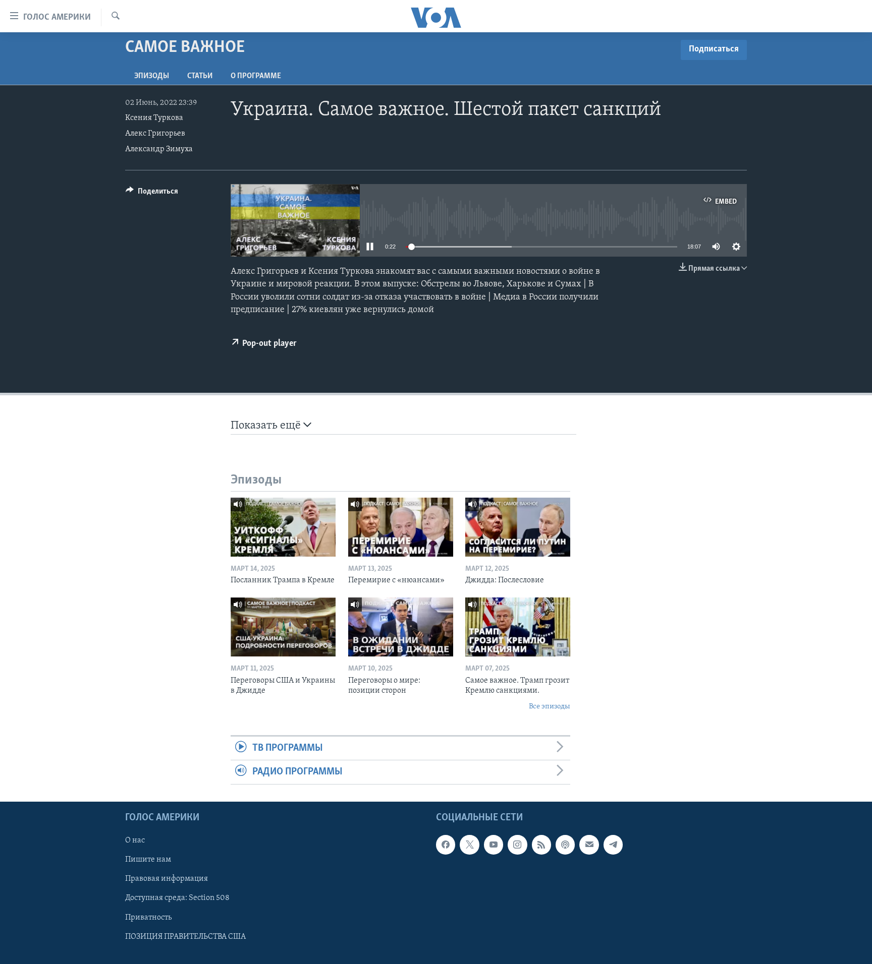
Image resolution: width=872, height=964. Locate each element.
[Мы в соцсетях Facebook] (445, 844)
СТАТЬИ (199, 76)
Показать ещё (267, 426)
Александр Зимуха (159, 149)
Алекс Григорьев (155, 134)
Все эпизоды (549, 706)
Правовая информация (166, 879)
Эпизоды (151, 76)
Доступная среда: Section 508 (177, 898)
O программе (256, 76)
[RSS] (541, 844)
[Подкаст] (565, 844)
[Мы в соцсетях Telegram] (613, 844)
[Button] (152, 193)
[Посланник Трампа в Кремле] (283, 527)
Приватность (148, 917)
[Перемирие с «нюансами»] (400, 527)
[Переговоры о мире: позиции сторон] (400, 626)
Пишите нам (148, 860)
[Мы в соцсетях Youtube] (493, 844)
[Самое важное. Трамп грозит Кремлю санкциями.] (517, 626)
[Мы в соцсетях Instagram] (517, 844)
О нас (135, 840)
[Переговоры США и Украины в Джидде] (283, 626)
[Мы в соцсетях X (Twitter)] (469, 844)
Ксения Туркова (154, 118)
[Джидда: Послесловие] (517, 527)
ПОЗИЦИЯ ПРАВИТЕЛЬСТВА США (185, 936)
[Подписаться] (588, 844)
